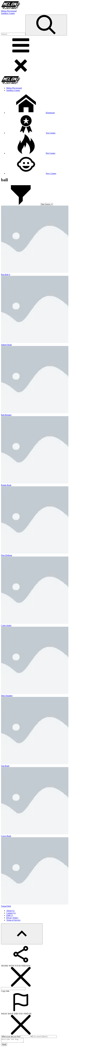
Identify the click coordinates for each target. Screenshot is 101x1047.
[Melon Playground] (11, 8)
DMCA (9, 915)
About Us (10, 911)
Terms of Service (13, 920)
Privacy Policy (12, 918)
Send (4, 1045)
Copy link (5, 991)
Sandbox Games (8, 13)
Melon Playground (9, 11)
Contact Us (11, 913)
